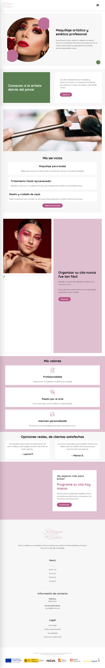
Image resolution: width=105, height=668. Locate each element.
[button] (98, 5)
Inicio (52, 566)
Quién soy (52, 570)
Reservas (52, 577)
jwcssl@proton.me (53, 608)
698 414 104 (52, 601)
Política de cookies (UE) (52, 637)
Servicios (52, 573)
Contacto (52, 581)
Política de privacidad (52, 629)
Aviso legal (52, 625)
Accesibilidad (53, 633)
